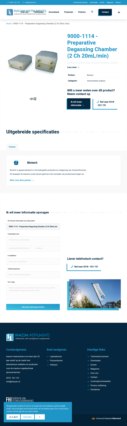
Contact (94, 377)
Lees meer (72, 67)
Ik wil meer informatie (76, 103)
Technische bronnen (80, 2)
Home (9, 23)
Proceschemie (56, 360)
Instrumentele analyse (96, 80)
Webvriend (116, 418)
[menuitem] (80, 2)
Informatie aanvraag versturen (33, 307)
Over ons (94, 373)
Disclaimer (95, 389)
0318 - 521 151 (15, 2)
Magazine (110, 2)
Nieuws (118, 2)
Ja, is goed (13, 417)
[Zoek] (92, 12)
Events (102, 2)
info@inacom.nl (30, 2)
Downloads (94, 2)
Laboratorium (56, 356)
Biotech (90, 75)
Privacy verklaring (98, 385)
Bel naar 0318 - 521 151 (105, 103)
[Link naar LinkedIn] (119, 12)
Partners (53, 364)
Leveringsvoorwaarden (101, 381)
